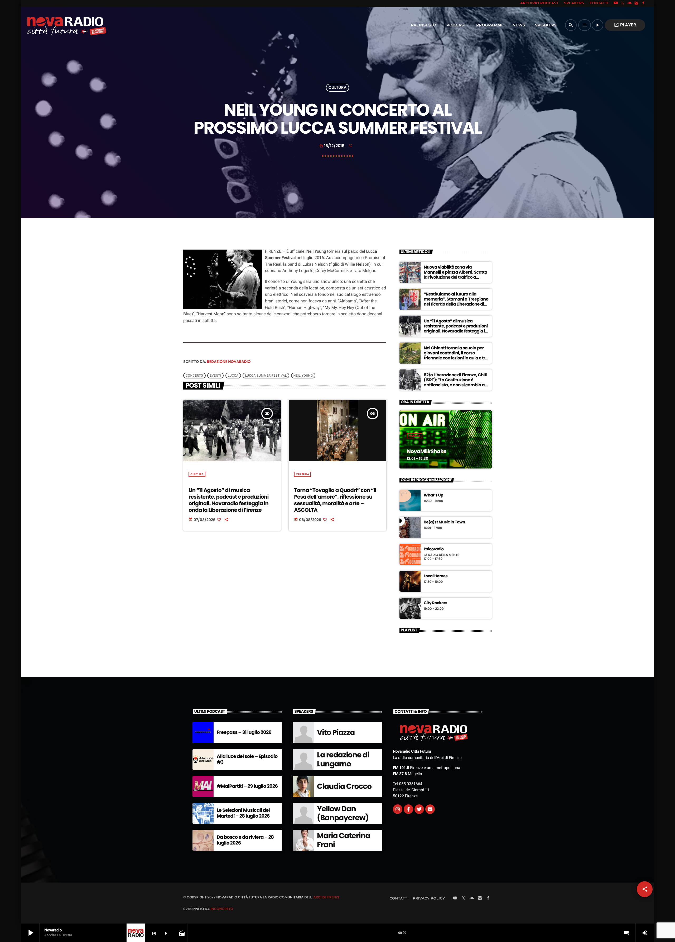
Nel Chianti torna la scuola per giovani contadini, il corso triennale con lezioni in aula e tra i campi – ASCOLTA (456, 355)
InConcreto (221, 908)
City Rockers (435, 603)
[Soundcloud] (630, 3)
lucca (233, 375)
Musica (414, 436)
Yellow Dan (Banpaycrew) (343, 813)
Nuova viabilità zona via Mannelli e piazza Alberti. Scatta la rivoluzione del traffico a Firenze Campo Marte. (455, 274)
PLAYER (625, 25)
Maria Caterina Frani (343, 840)
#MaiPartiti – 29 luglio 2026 (247, 786)
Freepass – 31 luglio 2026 (244, 732)
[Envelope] (430, 809)
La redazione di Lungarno (343, 759)
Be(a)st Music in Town (444, 522)
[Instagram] (636, 3)
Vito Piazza (336, 732)
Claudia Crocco (344, 786)
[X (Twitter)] (623, 3)
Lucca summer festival (266, 375)
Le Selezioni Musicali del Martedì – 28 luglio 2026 (243, 813)
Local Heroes (435, 576)
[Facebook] (643, 3)
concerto (194, 375)
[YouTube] (616, 3)
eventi (215, 375)
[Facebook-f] (408, 809)
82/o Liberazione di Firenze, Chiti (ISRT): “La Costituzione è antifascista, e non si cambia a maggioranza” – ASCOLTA (455, 382)
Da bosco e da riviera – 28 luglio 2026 (245, 840)
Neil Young (303, 375)
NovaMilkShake (426, 451)
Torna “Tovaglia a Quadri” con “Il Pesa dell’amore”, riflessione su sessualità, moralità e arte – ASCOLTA (335, 500)
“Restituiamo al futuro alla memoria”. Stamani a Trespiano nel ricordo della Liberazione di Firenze (456, 301)
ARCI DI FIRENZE (326, 897)
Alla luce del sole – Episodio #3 (247, 759)
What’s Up (433, 495)
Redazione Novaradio (229, 361)
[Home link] (55, 25)
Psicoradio (434, 549)
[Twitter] (419, 809)
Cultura (337, 88)
